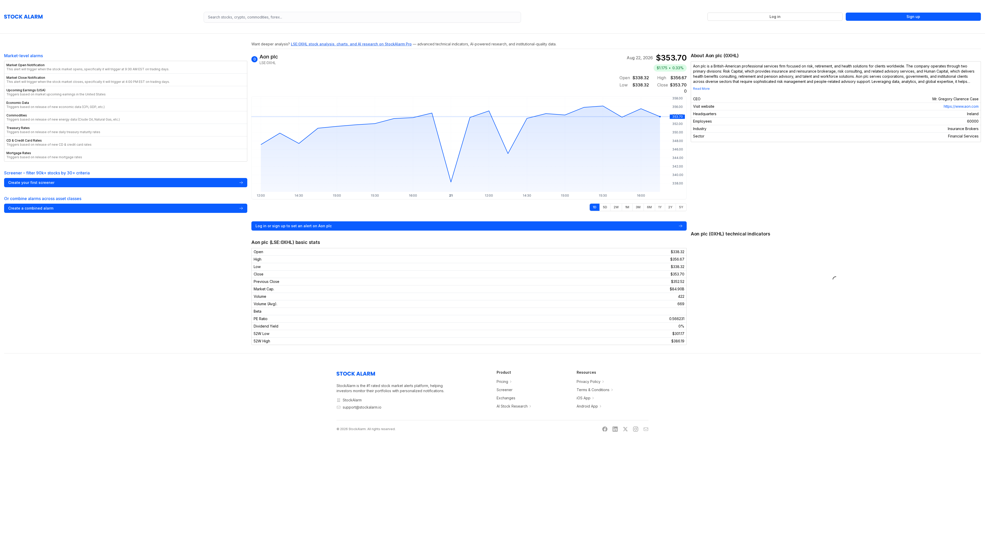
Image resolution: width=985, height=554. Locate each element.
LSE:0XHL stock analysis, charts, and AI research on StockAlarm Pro (351, 44)
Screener (505, 390)
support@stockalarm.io (362, 407)
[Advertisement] (836, 186)
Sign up (913, 16)
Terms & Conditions (593, 390)
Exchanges (506, 398)
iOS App (583, 398)
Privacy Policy (588, 381)
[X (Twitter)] (625, 429)
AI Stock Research (512, 406)
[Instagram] (635, 429)
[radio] (594, 207)
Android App (587, 406)
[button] (125, 67)
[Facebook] (604, 429)
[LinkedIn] (615, 429)
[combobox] (362, 17)
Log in (775, 16)
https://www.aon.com (961, 106)
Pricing (502, 381)
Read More (701, 89)
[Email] (645, 429)
